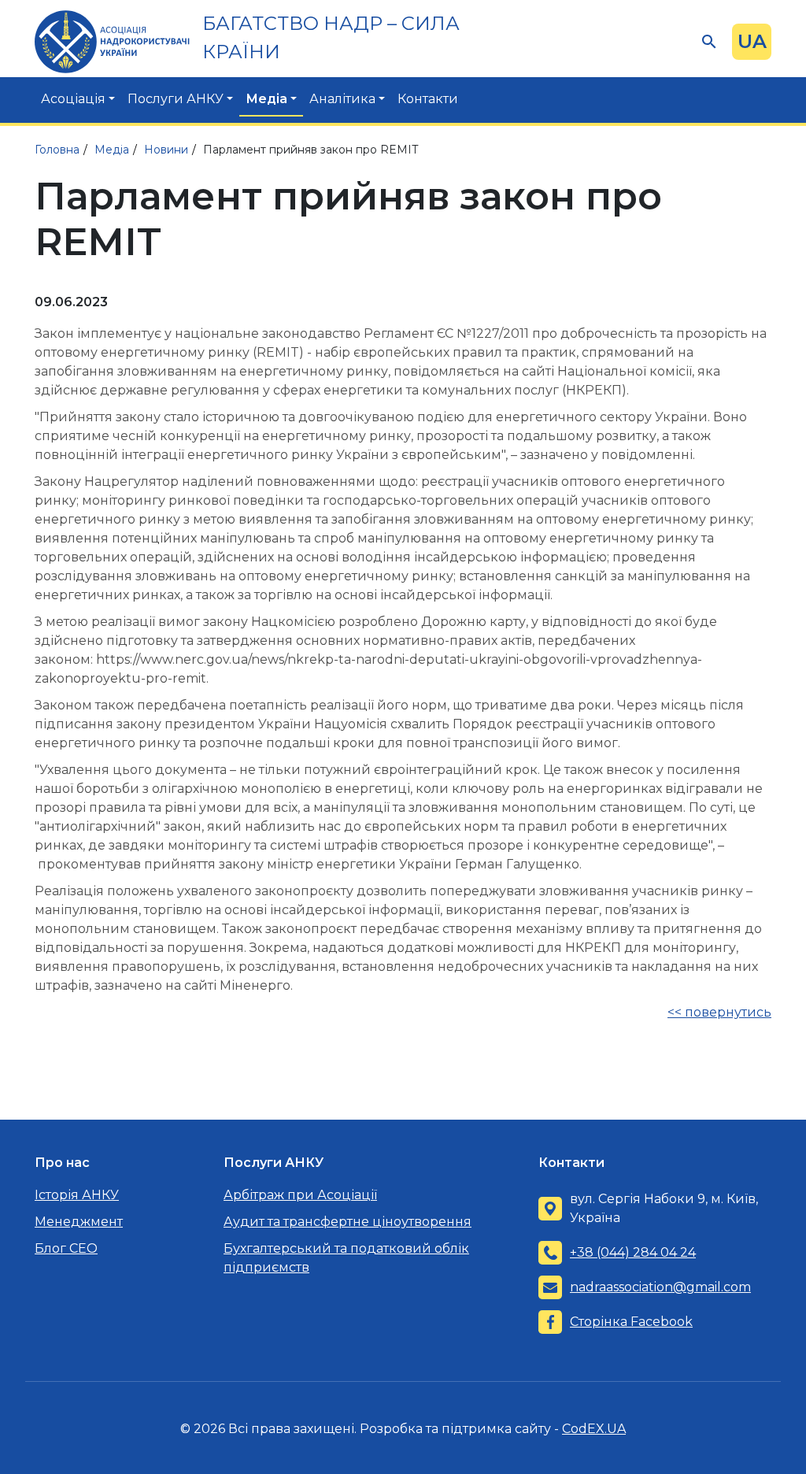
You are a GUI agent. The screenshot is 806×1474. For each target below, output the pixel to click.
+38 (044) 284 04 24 (633, 1252)
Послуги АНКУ (176, 98)
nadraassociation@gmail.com (660, 1287)
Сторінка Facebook (631, 1321)
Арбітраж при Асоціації (300, 1194)
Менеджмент (79, 1221)
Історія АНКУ (77, 1194)
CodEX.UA (594, 1428)
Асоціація (73, 98)
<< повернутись (719, 1012)
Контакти (427, 98)
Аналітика (342, 98)
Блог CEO (66, 1248)
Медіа (266, 98)
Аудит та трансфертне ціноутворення (347, 1221)
